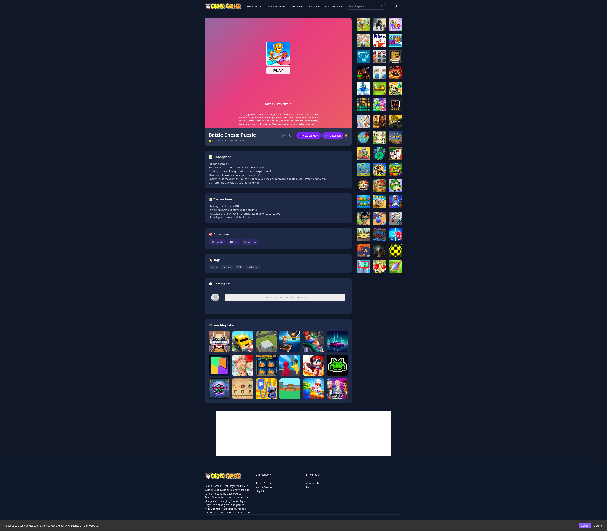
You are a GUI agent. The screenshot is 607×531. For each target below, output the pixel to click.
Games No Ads (255, 6)
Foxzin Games (263, 483)
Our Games (314, 6)
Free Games (296, 6)
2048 (239, 266)
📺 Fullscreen (333, 135)
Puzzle (217, 242)
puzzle (214, 266)
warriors (227, 266)
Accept (585, 525)
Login (395, 6)
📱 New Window (309, 135)
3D (233, 242)
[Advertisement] (303, 433)
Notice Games (263, 487)
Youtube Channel (334, 6)
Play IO (259, 491)
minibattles (253, 266)
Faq (308, 487)
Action (250, 242)
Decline (598, 525)
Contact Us (312, 483)
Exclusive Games (276, 6)
